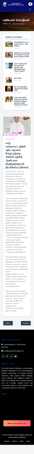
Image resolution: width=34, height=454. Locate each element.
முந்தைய (8, 323)
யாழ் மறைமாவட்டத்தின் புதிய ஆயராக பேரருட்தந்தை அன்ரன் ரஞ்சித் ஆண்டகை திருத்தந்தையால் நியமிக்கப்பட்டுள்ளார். (17, 155)
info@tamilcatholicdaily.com (14, 351)
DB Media (22, 437)
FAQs (22, 441)
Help (28, 441)
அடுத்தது (26, 323)
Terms (14, 441)
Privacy (6, 441)
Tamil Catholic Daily (10, 435)
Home (5, 24)
